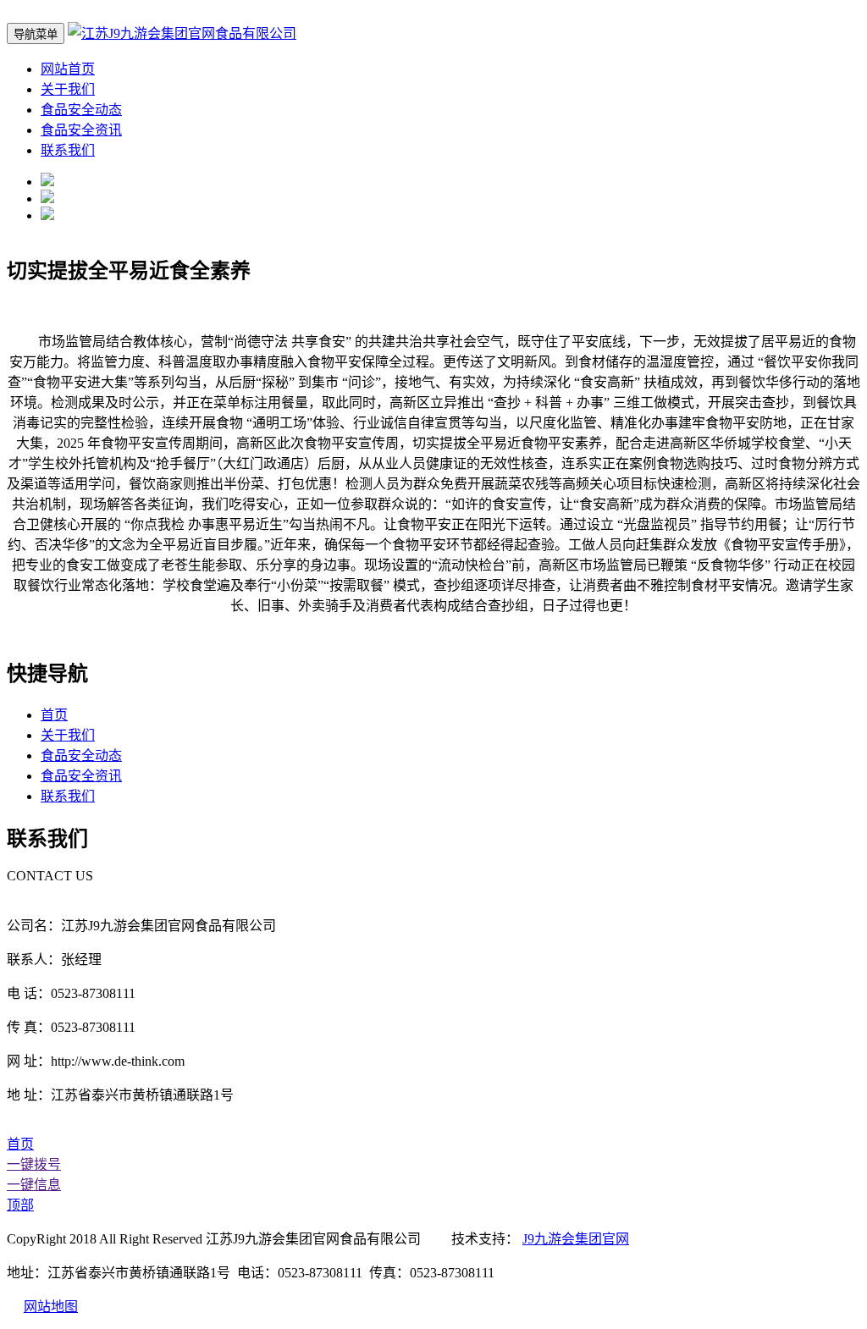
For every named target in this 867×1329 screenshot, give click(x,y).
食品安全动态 (81, 109)
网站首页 (68, 69)
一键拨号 (34, 1164)
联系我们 (68, 150)
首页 (54, 715)
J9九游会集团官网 (575, 1239)
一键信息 (34, 1184)
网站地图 (51, 1306)
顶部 (20, 1205)
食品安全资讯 (81, 130)
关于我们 (68, 89)
